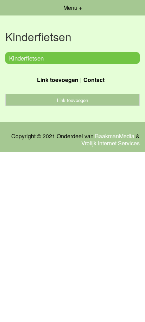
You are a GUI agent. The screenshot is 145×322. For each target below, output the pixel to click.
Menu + (72, 8)
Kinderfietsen (26, 57)
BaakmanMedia (114, 136)
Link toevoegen (57, 80)
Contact (94, 80)
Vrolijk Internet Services (110, 143)
